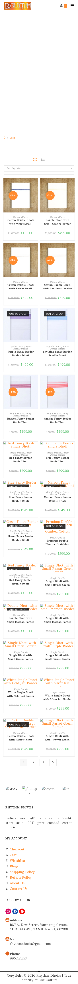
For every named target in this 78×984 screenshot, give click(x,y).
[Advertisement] (39, 52)
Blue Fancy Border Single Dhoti (57, 459)
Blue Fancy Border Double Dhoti (20, 499)
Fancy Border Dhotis (22, 347)
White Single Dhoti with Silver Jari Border (57, 697)
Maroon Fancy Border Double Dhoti (57, 499)
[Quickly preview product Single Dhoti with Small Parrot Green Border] (72, 725)
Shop (12, 137)
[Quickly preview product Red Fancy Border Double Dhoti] (36, 570)
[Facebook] (15, 911)
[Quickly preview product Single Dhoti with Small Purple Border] (72, 647)
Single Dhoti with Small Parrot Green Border (57, 737)
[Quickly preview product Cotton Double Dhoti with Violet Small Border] (36, 184)
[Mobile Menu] (71, 6)
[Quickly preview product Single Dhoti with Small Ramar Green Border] (72, 570)
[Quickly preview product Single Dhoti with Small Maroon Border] (72, 610)
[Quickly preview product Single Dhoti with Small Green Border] (36, 647)
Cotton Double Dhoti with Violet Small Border (20, 221)
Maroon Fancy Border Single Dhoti (20, 420)
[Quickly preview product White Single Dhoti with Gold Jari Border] (36, 684)
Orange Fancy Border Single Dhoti (57, 420)
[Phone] (7, 953)
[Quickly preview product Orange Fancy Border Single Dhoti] (72, 381)
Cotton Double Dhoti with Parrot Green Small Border (20, 737)
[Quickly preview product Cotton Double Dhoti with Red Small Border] (72, 249)
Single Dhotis (17, 413)
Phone (15, 954)
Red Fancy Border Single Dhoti (20, 459)
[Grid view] (35, 160)
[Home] (5, 137)
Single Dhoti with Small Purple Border (57, 657)
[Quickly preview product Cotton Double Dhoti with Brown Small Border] (36, 249)
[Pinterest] (22, 911)
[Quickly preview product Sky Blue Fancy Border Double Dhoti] (72, 314)
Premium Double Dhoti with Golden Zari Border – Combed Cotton (57, 542)
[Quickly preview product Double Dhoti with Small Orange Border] (72, 184)
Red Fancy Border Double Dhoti (20, 581)
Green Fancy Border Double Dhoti (20, 538)
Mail (13, 939)
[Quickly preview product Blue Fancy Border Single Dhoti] (72, 447)
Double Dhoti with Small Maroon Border (20, 619)
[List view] (43, 160)
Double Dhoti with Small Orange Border (57, 221)
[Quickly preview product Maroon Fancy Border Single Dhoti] (36, 381)
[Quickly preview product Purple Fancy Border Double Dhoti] (36, 314)
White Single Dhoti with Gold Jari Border (20, 694)
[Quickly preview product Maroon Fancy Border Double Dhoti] (72, 487)
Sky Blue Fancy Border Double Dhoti (57, 353)
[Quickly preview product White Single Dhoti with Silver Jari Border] (72, 684)
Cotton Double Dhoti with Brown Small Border (20, 286)
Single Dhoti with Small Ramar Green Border (57, 582)
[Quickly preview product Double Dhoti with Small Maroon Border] (36, 610)
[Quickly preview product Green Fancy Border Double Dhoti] (36, 526)
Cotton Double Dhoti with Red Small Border (57, 286)
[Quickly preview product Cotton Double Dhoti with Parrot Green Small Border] (36, 725)
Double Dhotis (20, 217)
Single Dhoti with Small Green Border (20, 657)
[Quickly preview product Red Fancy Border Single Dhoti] (36, 447)
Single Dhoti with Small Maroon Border (57, 619)
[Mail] (7, 939)
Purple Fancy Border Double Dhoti (21, 353)
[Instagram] (8, 911)
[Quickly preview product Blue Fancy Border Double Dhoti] (36, 487)
